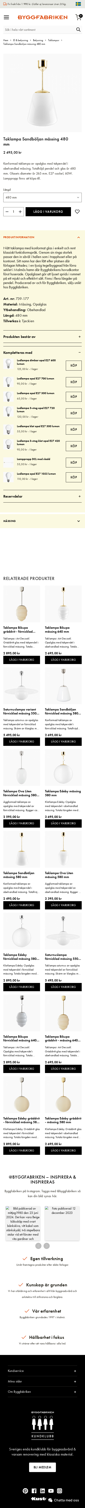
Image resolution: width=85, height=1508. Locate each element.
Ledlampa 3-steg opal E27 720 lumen (36, 409)
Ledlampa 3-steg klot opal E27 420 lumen (38, 442)
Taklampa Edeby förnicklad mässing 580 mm (20, 957)
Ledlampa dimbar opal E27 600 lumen (36, 362)
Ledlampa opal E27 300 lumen (35, 393)
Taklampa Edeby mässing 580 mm (63, 793)
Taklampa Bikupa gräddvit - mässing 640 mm (61, 1038)
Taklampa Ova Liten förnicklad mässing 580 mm (20, 793)
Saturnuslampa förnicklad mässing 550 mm (61, 957)
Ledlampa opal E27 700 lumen (35, 378)
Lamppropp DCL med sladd (33, 459)
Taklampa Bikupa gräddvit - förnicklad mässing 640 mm (18, 629)
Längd (7, 189)
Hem (5, 40)
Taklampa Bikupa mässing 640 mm (57, 629)
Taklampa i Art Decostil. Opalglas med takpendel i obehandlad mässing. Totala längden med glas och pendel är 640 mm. (62, 643)
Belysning (38, 40)
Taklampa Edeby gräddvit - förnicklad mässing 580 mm (21, 1120)
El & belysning (20, 40)
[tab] (42, 237)
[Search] (78, 29)
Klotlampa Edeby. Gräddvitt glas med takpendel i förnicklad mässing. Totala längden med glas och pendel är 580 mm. (21, 1133)
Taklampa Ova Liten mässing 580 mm (59, 875)
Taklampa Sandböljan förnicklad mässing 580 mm (61, 711)
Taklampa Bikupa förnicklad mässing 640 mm (20, 1038)
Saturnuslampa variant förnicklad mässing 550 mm (20, 711)
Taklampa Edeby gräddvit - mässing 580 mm (63, 1120)
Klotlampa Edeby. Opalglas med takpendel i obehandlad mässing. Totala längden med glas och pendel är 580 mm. (61, 806)
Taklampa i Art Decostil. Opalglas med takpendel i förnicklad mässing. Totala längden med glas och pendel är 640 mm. (20, 1051)
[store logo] (42, 17)
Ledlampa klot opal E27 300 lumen (38, 426)
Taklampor (53, 40)
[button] (23, 1223)
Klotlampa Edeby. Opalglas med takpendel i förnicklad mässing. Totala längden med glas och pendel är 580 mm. (20, 970)
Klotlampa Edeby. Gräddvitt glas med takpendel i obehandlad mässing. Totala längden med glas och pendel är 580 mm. (63, 1133)
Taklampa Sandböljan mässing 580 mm (18, 875)
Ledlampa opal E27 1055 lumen (36, 473)
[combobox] (39, 30)
